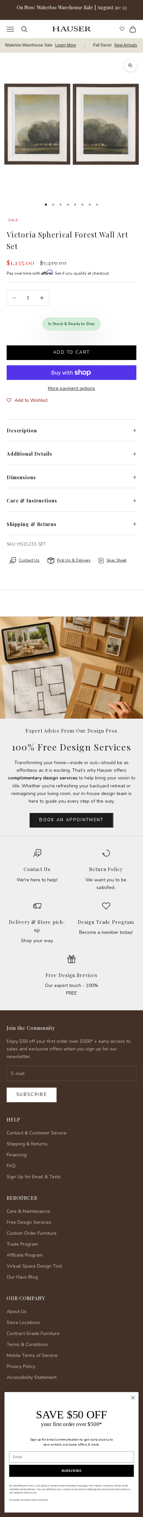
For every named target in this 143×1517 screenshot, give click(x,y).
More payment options (71, 388)
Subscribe (31, 1095)
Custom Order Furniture (32, 1233)
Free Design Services (71, 975)
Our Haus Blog (22, 1277)
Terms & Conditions (27, 1344)
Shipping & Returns (27, 1144)
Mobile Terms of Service (32, 1355)
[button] (27, 400)
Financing (17, 1155)
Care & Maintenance (28, 1211)
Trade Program (22, 1244)
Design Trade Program (106, 922)
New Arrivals (125, 45)
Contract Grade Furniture (33, 1333)
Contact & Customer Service (37, 1133)
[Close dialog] (133, 1398)
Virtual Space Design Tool (34, 1266)
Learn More (65, 45)
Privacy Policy (21, 1366)
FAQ (11, 1166)
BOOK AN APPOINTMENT (71, 820)
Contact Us (37, 869)
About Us (17, 1311)
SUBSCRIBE (71, 1471)
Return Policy (105, 869)
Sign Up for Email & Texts (34, 1177)
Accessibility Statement (32, 1377)
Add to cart (71, 352)
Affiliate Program (25, 1255)
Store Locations (23, 1322)
